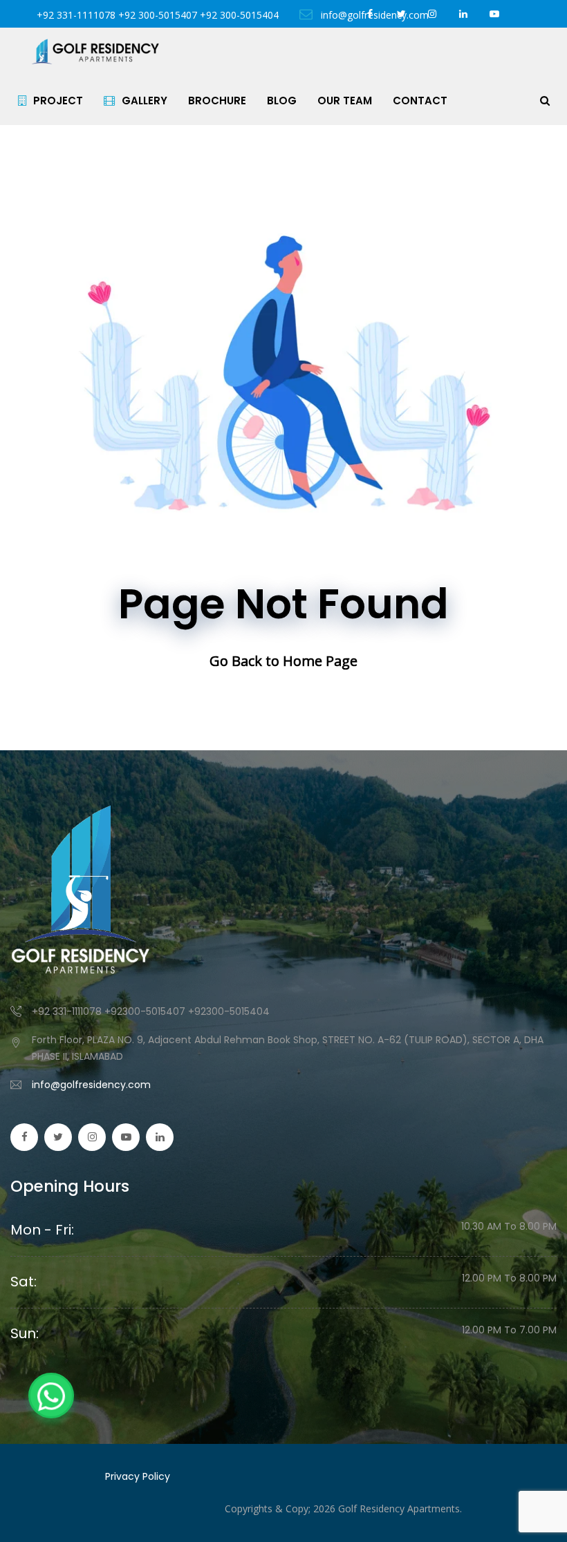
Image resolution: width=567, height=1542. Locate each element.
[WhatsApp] (51, 1395)
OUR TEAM (344, 100)
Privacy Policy (137, 1476)
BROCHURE (217, 100)
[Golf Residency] (95, 52)
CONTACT (420, 100)
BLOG (282, 100)
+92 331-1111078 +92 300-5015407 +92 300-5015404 (158, 14)
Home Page (320, 660)
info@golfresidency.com (91, 1085)
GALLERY (144, 100)
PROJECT (58, 100)
